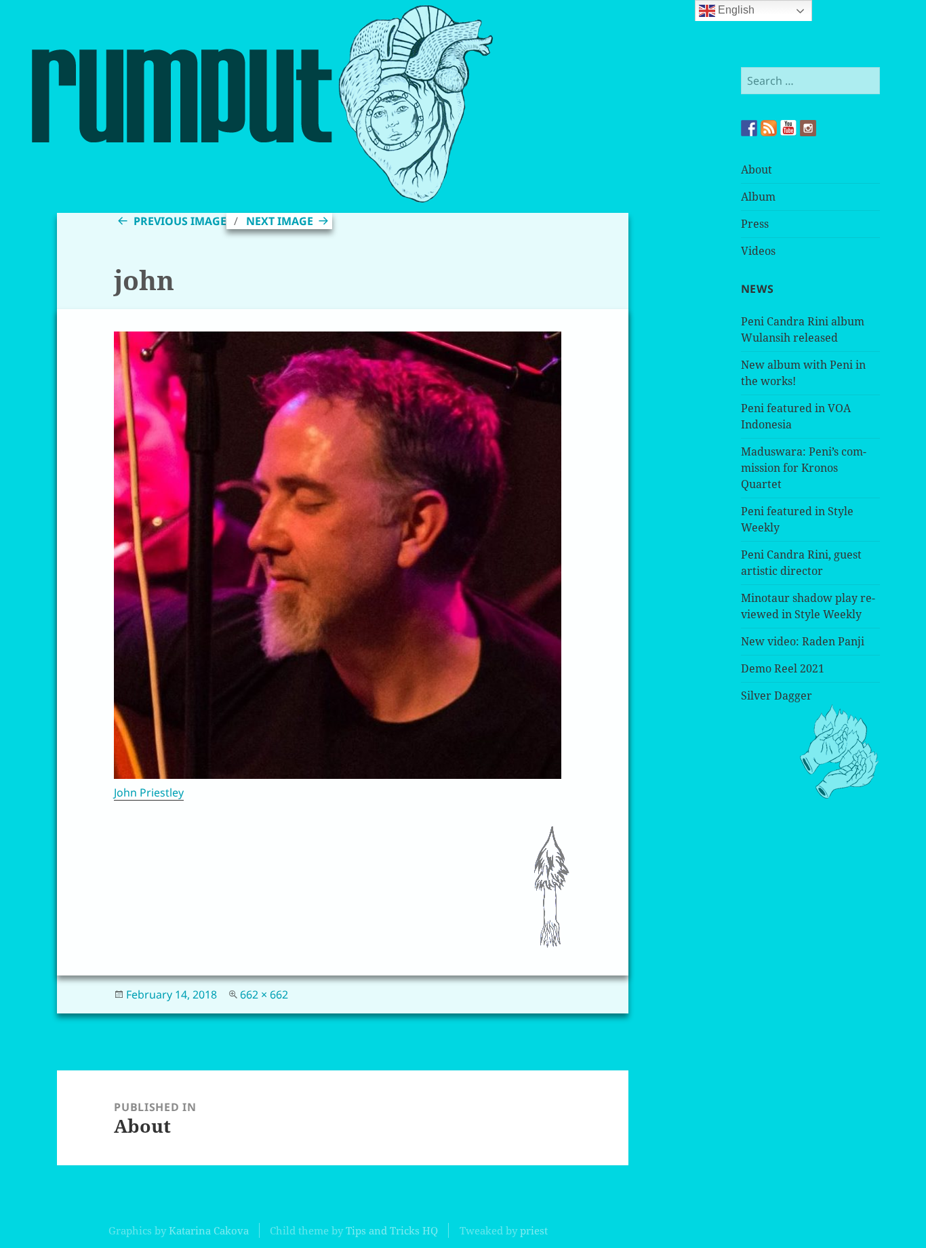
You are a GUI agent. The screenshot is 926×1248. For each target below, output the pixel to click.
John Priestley (149, 792)
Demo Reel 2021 (782, 668)
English (734, 10)
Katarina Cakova (209, 1230)
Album (758, 196)
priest (534, 1230)
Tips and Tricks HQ (392, 1230)
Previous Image (180, 221)
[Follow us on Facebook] (749, 128)
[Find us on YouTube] (788, 128)
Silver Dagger (776, 695)
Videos (758, 250)
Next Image (279, 221)
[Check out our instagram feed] (808, 128)
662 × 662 (264, 994)
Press (755, 223)
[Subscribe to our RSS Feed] (769, 128)
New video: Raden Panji (802, 641)
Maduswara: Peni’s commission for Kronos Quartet (803, 467)
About (756, 169)
